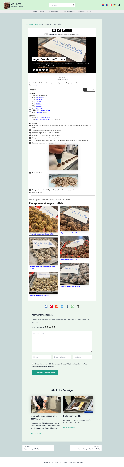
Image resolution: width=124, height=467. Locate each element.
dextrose (38, 106)
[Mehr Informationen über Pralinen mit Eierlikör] (78, 404)
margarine (39, 112)
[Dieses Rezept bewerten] (69, 30)
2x (89, 90)
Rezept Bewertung (38, 327)
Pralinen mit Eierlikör (72, 416)
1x (85, 90)
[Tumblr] (67, 306)
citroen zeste (39, 108)
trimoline (38, 104)
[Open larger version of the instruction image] (63, 157)
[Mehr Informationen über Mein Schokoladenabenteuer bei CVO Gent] (46, 404)
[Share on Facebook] (64, 30)
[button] (45, 11)
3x (93, 90)
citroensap (39, 99)
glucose (38, 102)
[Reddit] (56, 306)
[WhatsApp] (72, 306)
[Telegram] (62, 306)
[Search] (73, 5)
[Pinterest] (51, 306)
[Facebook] (46, 306)
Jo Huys (16, 3)
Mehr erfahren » (37, 433)
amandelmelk (40, 97)
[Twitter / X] (78, 306)
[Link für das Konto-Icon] (119, 5)
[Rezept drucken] (54, 30)
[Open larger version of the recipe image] (62, 55)
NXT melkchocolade (43, 117)
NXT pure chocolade (43, 110)
